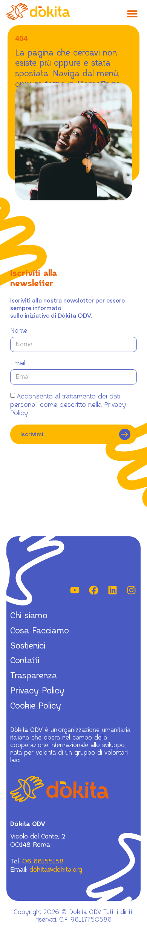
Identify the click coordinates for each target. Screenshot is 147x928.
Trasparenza (33, 676)
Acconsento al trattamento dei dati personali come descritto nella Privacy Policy (68, 404)
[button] (132, 13)
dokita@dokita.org (55, 869)
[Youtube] (74, 590)
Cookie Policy (35, 706)
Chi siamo (28, 616)
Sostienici (27, 646)
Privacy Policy (37, 691)
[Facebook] (93, 590)
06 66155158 (43, 861)
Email (17, 363)
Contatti (24, 661)
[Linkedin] (112, 590)
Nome (18, 331)
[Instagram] (131, 590)
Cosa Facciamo (39, 631)
